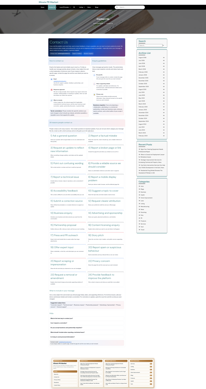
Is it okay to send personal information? (63, 337)
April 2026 (142, 66)
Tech (142, 227)
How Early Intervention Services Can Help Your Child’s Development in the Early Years (90, 376)
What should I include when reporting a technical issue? (68, 332)
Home (42, 7)
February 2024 (143, 136)
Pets (142, 215)
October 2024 (143, 118)
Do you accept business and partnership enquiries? (66, 327)
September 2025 (144, 86)
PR (74, 7)
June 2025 (142, 95)
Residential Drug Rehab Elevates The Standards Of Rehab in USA (88, 380)
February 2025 (143, 107)
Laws (142, 201)
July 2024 (142, 127)
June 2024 (142, 130)
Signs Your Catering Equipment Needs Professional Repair (89, 364)
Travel (142, 230)
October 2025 (143, 83)
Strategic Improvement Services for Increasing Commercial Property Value (89, 372)
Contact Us (52, 7)
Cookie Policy (57, 385)
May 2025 (142, 98)
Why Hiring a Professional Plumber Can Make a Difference (116, 380)
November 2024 (143, 115)
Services (143, 224)
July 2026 (142, 60)
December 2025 (143, 78)
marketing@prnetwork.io (60, 81)
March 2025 (142, 104)
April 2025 (142, 101)
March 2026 (142, 69)
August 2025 (142, 89)
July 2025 (142, 92)
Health (143, 195)
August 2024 (142, 124)
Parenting (143, 212)
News (89, 7)
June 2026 (142, 63)
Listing (81, 7)
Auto (142, 186)
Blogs (96, 7)
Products (143, 221)
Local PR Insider (64, 7)
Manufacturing (145, 206)
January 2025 (143, 110)
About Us (56, 374)
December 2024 (143, 112)
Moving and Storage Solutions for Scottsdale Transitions (116, 368)
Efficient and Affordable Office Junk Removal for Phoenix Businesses (116, 376)
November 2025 (143, 81)
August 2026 (142, 57)
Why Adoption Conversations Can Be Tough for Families (116, 372)
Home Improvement (146, 198)
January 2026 (143, 75)
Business (143, 192)
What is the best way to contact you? (62, 318)
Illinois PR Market (48, 2)
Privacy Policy (57, 379)
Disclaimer (56, 382)
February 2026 (143, 72)
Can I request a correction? (59, 323)
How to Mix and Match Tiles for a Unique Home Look (116, 384)
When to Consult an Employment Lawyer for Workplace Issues (90, 368)
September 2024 (144, 121)
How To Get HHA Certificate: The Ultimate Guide (89, 384)
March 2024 (142, 133)
